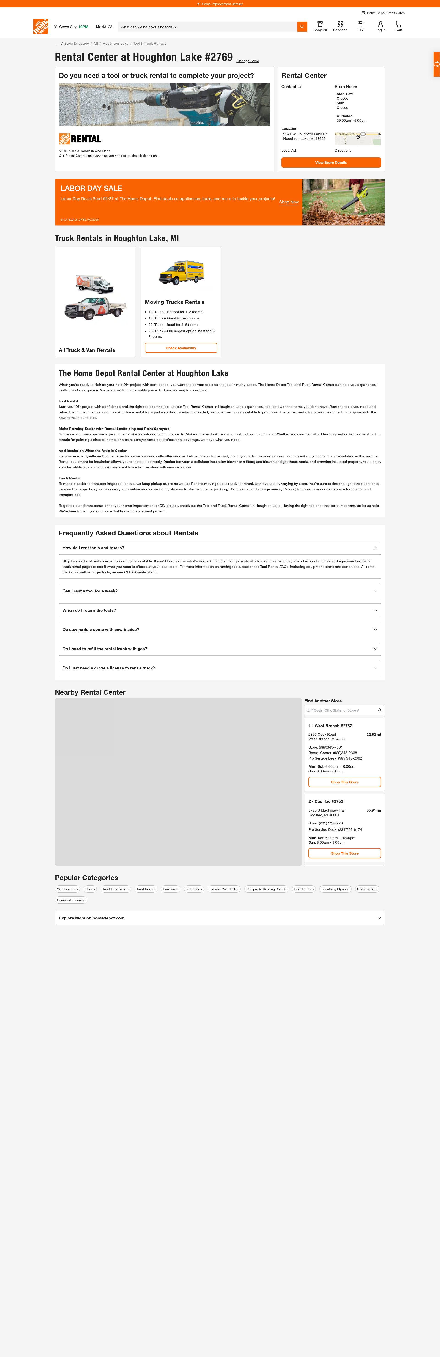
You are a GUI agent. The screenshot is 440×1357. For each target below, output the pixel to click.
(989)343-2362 (350, 758)
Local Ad (288, 150)
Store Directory (76, 43)
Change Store (247, 60)
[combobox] (207, 26)
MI (96, 43)
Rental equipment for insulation (84, 461)
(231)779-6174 (350, 829)
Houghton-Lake (115, 43)
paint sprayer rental (140, 439)
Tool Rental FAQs (274, 566)
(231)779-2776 (331, 823)
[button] (220, 548)
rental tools (144, 412)
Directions (343, 150)
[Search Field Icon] (302, 27)
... (57, 44)
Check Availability (181, 348)
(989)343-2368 (345, 752)
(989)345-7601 (331, 747)
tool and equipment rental (345, 561)
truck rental (370, 483)
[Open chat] (437, 64)
